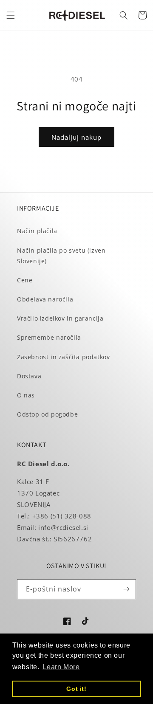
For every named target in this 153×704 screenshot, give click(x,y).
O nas (26, 395)
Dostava (29, 376)
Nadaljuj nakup (76, 137)
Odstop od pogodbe (47, 414)
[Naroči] (126, 589)
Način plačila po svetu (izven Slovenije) (61, 255)
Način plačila (37, 231)
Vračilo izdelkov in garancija (60, 318)
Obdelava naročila (45, 299)
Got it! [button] (76, 688)
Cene (24, 280)
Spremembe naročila (49, 337)
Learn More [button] (60, 666)
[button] (10, 15)
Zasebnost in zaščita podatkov (63, 357)
